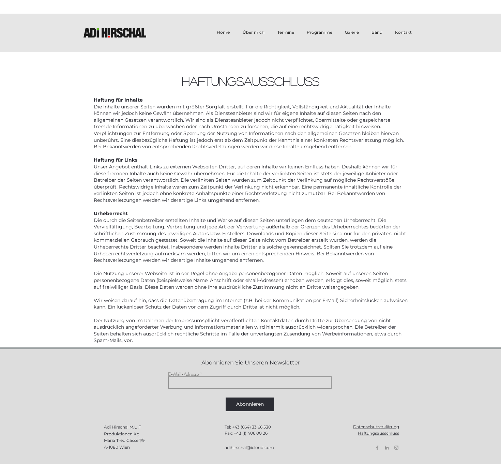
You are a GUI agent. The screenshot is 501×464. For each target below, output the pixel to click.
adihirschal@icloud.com (249, 447)
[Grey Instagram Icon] (396, 447)
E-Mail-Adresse (183, 374)
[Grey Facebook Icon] (377, 447)
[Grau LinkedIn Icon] (387, 447)
